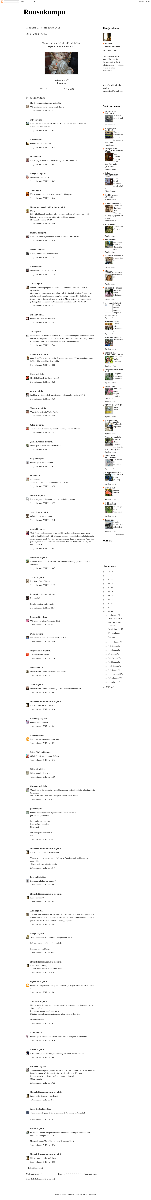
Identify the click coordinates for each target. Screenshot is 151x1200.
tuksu (32, 424)
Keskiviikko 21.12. (116, 629)
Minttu (33, 667)
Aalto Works (116, 408)
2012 (108, 607)
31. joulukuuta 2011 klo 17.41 (42, 322)
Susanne (34, 616)
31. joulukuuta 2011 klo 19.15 (42, 466)
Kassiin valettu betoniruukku (118, 327)
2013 (108, 603)
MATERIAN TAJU (113, 405)
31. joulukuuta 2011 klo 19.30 (42, 486)
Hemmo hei (118, 339)
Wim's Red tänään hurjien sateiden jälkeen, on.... (113, 393)
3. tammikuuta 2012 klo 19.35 (42, 1082)
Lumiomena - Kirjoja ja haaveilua (114, 353)
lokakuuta (112, 646)
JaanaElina (35, 512)
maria (33, 529)
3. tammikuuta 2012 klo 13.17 (42, 1023)
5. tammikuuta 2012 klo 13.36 (42, 1145)
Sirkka (33, 1128)
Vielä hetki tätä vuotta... (114, 623)
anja (32, 390)
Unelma (33, 407)
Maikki (33, 735)
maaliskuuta (113, 674)
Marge (33, 933)
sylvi (32, 119)
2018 (108, 583)
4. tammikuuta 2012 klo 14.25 (42, 1119)
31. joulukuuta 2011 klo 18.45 (42, 415)
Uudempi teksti (32, 1173)
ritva (32, 156)
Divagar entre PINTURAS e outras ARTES (114, 150)
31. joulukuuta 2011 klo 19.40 (42, 520)
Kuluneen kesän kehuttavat (117, 292)
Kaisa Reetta (36, 1108)
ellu (32, 475)
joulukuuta (113, 615)
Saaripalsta (110, 224)
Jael (32, 190)
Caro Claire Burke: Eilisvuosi (117, 359)
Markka (33, 249)
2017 (108, 587)
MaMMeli (34, 557)
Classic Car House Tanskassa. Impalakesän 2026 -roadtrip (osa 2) (114, 444)
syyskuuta (112, 650)
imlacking (34, 718)
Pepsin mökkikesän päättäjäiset (118, 524)
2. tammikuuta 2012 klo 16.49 (42, 924)
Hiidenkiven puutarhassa (110, 504)
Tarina (33, 577)
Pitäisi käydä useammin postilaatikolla (114, 183)
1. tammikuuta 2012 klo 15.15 (42, 760)
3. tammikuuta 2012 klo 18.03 (42, 1057)
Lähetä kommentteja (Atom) (43, 1178)
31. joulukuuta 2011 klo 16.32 (42, 110)
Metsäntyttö (110, 239)
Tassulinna (109, 519)
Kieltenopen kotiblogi (110, 129)
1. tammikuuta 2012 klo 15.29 (42, 776)
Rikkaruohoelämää (113, 287)
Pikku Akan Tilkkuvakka (110, 456)
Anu (32, 910)
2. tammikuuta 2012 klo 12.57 (42, 901)
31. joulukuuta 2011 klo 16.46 (42, 198)
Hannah (33, 495)
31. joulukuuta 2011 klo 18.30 (42, 398)
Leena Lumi (110, 386)
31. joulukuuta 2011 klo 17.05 (42, 257)
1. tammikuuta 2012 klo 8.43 (42, 624)
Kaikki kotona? (112, 194)
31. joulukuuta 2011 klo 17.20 (42, 274)
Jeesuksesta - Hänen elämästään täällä (117, 245)
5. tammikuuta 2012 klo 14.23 (42, 1162)
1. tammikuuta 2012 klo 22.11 (42, 839)
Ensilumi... (112, 637)
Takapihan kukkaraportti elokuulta (118, 376)
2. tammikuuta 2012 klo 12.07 (42, 884)
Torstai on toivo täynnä (118, 116)
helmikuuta (113, 678)
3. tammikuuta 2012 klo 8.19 (42, 972)
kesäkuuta (112, 662)
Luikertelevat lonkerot (118, 227)
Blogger (92, 1194)
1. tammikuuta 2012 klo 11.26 (42, 658)
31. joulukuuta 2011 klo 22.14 (42, 607)
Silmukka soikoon (113, 337)
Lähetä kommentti (35, 1167)
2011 (108, 611)
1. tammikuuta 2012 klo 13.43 (42, 726)
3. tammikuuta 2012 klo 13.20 (42, 1040)
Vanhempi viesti (90, 1173)
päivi (32, 808)
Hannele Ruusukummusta (41, 701)
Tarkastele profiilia (111, 50)
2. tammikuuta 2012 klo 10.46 (42, 867)
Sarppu (33, 458)
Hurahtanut (110, 487)
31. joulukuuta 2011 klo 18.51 (42, 432)
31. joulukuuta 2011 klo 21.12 (42, 585)
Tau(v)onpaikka (112, 321)
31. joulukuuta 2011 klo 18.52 (42, 449)
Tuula (32, 684)
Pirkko (33, 1049)
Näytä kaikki (120, 534)
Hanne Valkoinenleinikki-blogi (43, 207)
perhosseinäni (118, 259)
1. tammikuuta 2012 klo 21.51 (42, 799)
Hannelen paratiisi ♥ (114, 255)
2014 (108, 599)
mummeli (34, 232)
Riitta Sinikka (36, 752)
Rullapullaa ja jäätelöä (117, 425)
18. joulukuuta (114, 633)
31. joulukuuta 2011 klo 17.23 (42, 305)
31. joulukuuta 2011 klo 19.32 (42, 503)
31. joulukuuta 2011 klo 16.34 (42, 147)
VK (31, 331)
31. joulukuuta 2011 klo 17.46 (42, 345)
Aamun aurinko (116, 491)
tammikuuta (113, 682)
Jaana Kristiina (37, 441)
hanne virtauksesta (38, 594)
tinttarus (34, 785)
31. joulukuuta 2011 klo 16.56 (42, 223)
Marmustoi (35, 354)
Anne (32, 283)
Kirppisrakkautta (113, 472)
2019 (108, 579)
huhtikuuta (113, 670)
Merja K (34, 173)
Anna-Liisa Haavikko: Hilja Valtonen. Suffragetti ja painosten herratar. (114, 211)
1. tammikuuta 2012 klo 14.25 (42, 743)
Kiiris (33, 1032)
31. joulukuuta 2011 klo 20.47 (42, 568)
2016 (108, 591)
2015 (108, 595)
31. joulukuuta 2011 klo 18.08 (42, 365)
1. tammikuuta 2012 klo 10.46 (42, 641)
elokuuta (112, 654)
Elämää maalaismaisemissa (113, 271)
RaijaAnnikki (36, 650)
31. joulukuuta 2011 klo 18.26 (42, 381)
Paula (32, 633)
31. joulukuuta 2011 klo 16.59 (42, 240)
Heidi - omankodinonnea (41, 102)
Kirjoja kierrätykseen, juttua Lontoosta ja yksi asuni (114, 137)
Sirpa (32, 374)
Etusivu (61, 1173)
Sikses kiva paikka (113, 437)
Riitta (32, 769)
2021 (108, 571)
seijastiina (34, 981)
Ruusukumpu (44, 11)
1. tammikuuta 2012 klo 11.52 (42, 675)
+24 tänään (109, 197)
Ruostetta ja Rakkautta (110, 112)
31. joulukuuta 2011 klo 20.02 (42, 548)
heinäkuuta (113, 658)
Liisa (32, 139)
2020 (108, 575)
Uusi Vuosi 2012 (115, 618)
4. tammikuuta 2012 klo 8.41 (42, 1099)
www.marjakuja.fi (113, 302)
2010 (108, 687)
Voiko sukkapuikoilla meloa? (111, 175)
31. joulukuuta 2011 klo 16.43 (42, 164)
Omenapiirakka (118, 275)
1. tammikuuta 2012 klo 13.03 (42, 692)
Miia (32, 314)
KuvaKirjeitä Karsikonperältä (112, 421)
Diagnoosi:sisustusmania (114, 370)
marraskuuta (113, 642)
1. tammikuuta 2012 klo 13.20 (42, 709)
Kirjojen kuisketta (113, 203)
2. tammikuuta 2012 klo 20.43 (42, 952)
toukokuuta (113, 666)
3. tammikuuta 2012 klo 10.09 (42, 992)
